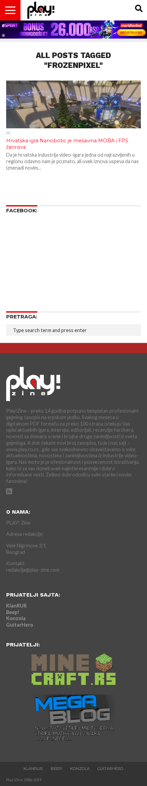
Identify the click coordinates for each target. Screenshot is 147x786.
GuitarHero (19, 625)
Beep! (12, 612)
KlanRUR (16, 606)
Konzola (16, 618)
